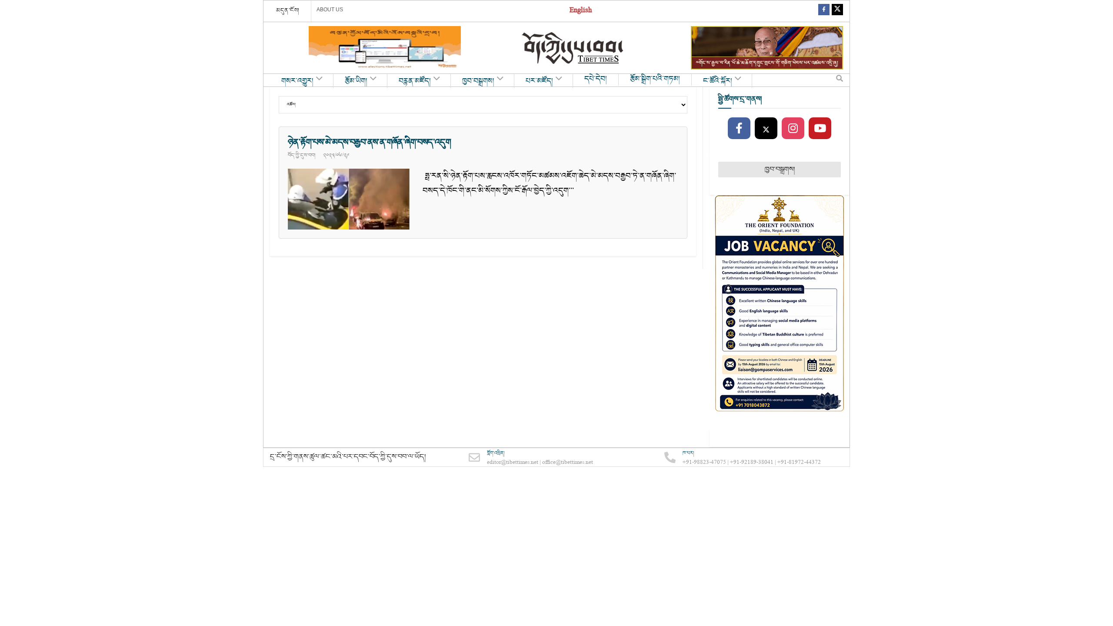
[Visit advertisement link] (385, 48)
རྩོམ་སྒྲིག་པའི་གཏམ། (655, 79)
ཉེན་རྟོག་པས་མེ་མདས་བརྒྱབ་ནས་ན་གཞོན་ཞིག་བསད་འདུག (369, 142)
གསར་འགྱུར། (297, 81)
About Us (330, 10)
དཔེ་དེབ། (595, 79)
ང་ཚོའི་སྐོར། (717, 81)
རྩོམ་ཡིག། (356, 81)
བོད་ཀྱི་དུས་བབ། (301, 155)
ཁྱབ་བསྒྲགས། (478, 81)
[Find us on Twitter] (837, 11)
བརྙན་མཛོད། (415, 81)
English (581, 11)
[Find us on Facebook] (824, 11)
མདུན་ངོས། (288, 10)
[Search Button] (839, 80)
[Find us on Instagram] (793, 128)
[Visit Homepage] (573, 48)
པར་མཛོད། (539, 81)
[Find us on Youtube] (820, 128)
